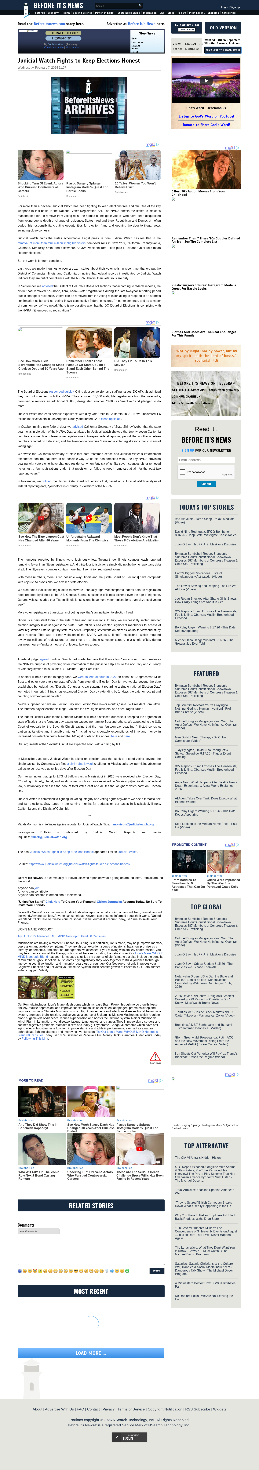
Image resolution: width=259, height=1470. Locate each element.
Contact (93, 1409)
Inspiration (150, 12)
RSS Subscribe (197, 1409)
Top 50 (181, 12)
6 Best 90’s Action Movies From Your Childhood (199, 193)
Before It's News (58, 5)
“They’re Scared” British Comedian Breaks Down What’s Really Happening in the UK (203, 1204)
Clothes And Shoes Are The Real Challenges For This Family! (204, 333)
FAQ (80, 1409)
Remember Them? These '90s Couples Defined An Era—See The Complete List (206, 240)
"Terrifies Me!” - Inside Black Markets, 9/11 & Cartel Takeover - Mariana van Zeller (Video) (205, 1013)
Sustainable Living (129, 12)
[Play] (206, 80)
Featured (39, 12)
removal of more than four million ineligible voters (52, 243)
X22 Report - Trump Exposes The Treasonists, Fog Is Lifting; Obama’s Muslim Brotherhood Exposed (206, 615)
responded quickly (61, 391)
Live (162, 12)
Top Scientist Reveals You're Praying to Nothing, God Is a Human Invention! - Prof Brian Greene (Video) (203, 709)
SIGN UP (187, 450)
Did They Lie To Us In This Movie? (133, 362)
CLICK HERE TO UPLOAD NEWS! (223, 50)
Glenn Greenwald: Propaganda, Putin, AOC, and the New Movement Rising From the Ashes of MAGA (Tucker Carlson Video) (204, 1041)
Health (66, 12)
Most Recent (197, 12)
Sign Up (235, 7)
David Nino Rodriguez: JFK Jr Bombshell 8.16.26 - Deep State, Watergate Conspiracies (205, 533)
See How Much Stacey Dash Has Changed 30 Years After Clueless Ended (91, 1128)
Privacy (109, 1409)
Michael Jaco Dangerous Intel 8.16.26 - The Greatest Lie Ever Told (204, 642)
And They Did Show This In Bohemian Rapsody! (37, 1126)
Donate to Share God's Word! (206, 125)
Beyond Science (82, 12)
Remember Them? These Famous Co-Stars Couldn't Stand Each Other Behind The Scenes (87, 366)
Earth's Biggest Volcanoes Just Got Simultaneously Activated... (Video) (198, 575)
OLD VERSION (223, 27)
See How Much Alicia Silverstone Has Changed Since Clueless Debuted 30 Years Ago (41, 364)
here (114, 736)
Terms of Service (131, 1409)
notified (47, 481)
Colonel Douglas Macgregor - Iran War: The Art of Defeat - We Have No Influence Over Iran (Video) (206, 725)
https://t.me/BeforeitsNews (192, 403)
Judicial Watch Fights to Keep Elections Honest (62, 851)
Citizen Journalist (109, 901)
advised (47, 286)
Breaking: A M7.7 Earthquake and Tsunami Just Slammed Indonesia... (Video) (203, 1026)
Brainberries (24, 374)
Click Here (53, 901)
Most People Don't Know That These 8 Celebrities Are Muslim (136, 538)
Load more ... (91, 1353)
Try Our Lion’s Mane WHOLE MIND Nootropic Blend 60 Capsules (62, 936)
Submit (206, 484)
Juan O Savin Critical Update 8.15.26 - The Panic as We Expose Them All (204, 965)
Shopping (213, 12)
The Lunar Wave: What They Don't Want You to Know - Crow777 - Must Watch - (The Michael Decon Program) (205, 1251)
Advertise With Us (59, 1409)
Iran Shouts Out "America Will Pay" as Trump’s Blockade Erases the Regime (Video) (206, 1055)
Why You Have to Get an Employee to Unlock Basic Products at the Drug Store (205, 1217)
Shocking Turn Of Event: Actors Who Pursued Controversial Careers (90, 1175)
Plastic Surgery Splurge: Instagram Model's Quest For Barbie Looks (137, 1128)
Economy (53, 12)
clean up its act (111, 418)
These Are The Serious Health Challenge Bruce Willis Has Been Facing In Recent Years (140, 1175)
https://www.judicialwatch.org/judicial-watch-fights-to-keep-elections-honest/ (79, 864)
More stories (72, 47)
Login (224, 7)
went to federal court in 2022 (97, 677)
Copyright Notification (165, 1409)
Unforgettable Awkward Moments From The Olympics (87, 538)
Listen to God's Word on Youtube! (206, 116)
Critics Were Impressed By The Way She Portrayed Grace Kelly (223, 883)
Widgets (219, 1409)
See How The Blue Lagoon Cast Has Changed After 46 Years (41, 538)
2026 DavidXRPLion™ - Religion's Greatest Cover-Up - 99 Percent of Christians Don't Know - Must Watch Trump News (204, 999)
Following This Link (35, 1038)
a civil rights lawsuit (80, 763)
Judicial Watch (127, 851)
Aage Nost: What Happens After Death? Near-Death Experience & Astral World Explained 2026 (206, 786)
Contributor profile (54, 47)
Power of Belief (105, 12)
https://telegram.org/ (224, 390)
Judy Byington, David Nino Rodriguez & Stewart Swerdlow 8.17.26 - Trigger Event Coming (203, 753)
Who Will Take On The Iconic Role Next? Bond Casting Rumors (38, 1175)
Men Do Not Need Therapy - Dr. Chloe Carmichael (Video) (200, 739)
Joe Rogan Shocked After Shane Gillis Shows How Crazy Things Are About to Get (206, 600)
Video (171, 12)
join (37, 888)
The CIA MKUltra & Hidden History (198, 1157)
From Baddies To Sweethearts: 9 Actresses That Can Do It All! (188, 885)
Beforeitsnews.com (49, 24)
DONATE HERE (187, 29)
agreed (44, 659)
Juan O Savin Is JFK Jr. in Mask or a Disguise (205, 544)
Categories (228, 12)
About (37, 1409)
